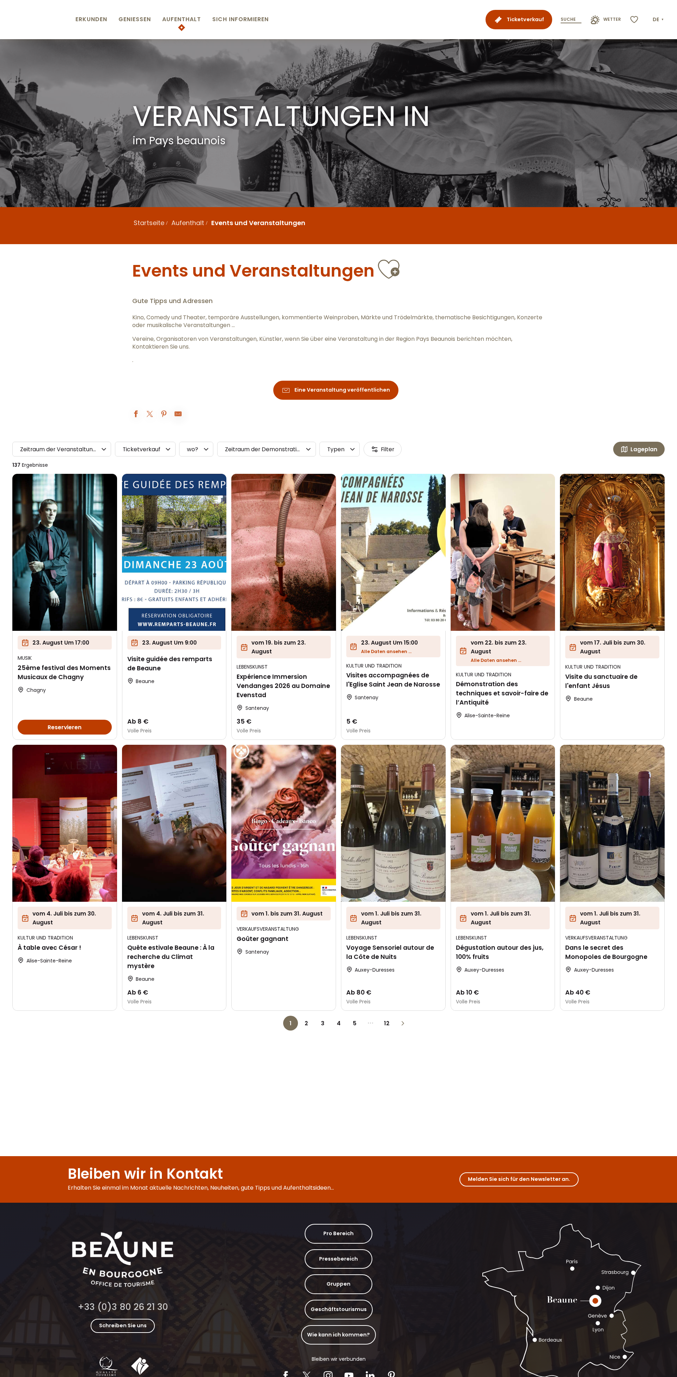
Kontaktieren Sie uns (160, 347)
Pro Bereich (338, 1233)
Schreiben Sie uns (123, 1325)
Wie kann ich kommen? (338, 1334)
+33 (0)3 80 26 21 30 (123, 1307)
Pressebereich (338, 1258)
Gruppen (338, 1283)
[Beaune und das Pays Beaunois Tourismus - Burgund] (36, 19)
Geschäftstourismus (339, 1309)
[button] (659, 20)
